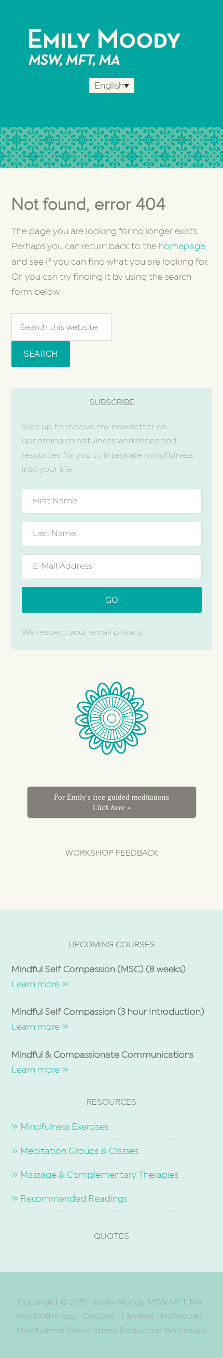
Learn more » (39, 984)
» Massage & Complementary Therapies (94, 1174)
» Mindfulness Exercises (59, 1126)
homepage (182, 246)
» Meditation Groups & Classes (74, 1151)
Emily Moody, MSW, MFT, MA (111, 47)
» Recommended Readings (69, 1198)
